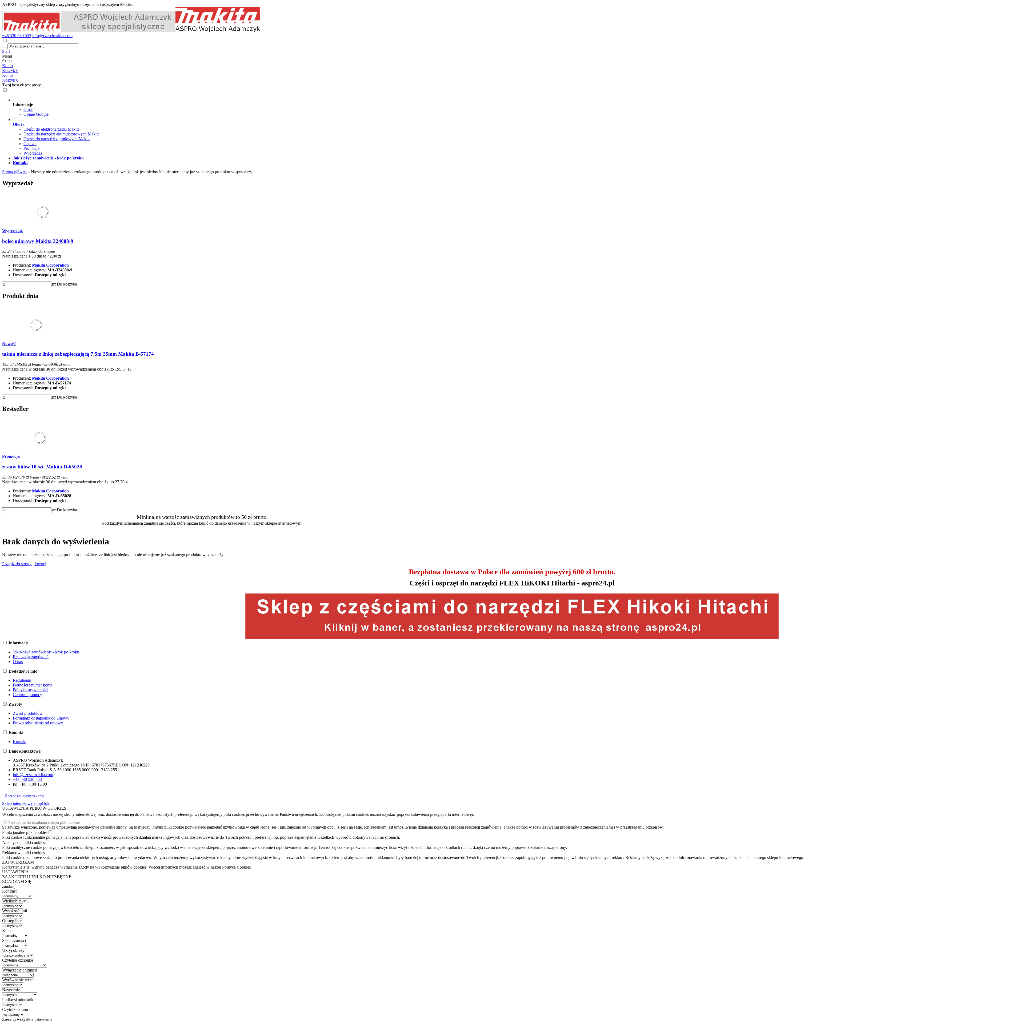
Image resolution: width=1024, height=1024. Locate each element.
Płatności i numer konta (32, 685)
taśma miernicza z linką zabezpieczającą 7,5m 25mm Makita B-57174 (78, 354)
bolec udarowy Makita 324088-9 (37, 241)
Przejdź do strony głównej (24, 563)
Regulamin (22, 680)
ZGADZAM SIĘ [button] (16, 881)
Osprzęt (30, 143)
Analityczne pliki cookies (23, 842)
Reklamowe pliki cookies (23, 852)
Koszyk (10, 80)
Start (6, 51)
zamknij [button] (8, 886)
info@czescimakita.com (52, 35)
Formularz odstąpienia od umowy (41, 718)
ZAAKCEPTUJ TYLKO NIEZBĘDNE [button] (36, 876)
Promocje (31, 148)
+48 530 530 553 (16, 35)
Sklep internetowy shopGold (26, 803)
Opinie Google (36, 114)
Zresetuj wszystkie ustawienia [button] (27, 1019)
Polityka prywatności (30, 690)
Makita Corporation (50, 265)
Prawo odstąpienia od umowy (38, 723)
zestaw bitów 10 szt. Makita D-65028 (42, 466)
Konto (7, 65)
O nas (28, 109)
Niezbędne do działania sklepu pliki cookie (43, 822)
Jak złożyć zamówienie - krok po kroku (46, 652)
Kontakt (19, 741)
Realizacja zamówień (31, 656)
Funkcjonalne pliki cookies (24, 832)
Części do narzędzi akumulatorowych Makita (61, 134)
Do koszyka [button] (67, 284)
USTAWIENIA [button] (15, 872)
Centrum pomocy (27, 694)
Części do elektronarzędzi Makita (51, 129)
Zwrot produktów (28, 713)
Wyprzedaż (32, 153)
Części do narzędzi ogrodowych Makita (56, 138)
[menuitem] (207, 107)
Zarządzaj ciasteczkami (24, 796)
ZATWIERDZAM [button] (18, 862)
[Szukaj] (4, 47)
